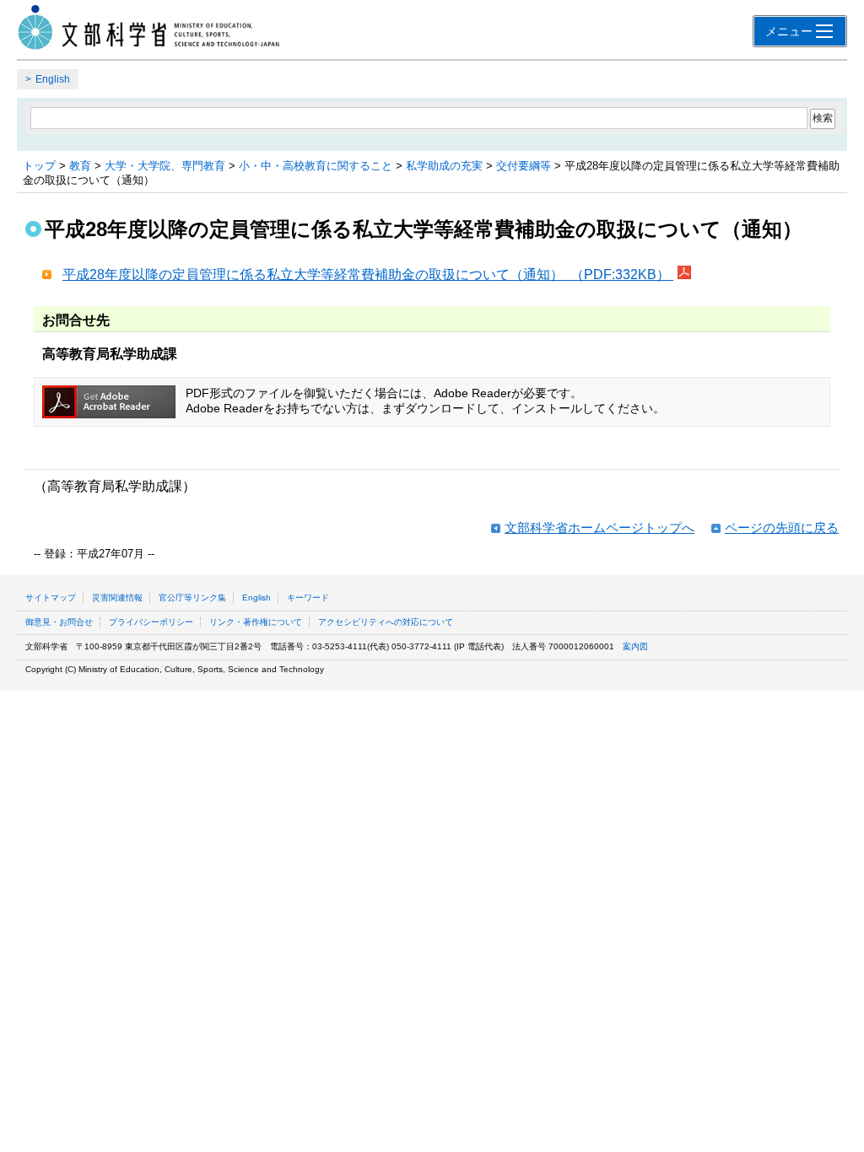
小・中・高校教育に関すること (315, 165)
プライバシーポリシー (151, 622)
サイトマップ (50, 597)
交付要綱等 (523, 165)
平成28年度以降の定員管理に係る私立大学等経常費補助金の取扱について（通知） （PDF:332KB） (367, 274)
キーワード (308, 597)
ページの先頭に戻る (782, 527)
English (52, 79)
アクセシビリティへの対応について (385, 622)
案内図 (635, 646)
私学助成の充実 (444, 165)
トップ (39, 165)
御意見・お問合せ (59, 622)
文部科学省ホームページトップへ (599, 527)
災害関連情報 (117, 597)
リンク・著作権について (255, 622)
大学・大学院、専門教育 (165, 165)
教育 (80, 165)
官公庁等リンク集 (192, 597)
